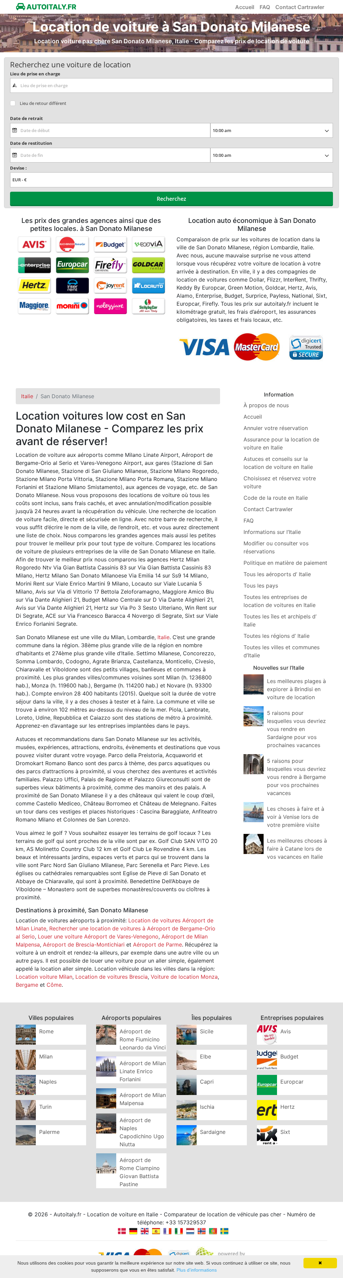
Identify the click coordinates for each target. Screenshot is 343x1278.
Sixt (285, 1132)
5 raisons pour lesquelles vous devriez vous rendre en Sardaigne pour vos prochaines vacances (296, 729)
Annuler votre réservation (276, 428)
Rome (46, 1031)
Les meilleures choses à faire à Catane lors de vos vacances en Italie (297, 848)
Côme (54, 984)
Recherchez (171, 198)
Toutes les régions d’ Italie (277, 635)
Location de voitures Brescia (111, 976)
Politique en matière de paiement (285, 562)
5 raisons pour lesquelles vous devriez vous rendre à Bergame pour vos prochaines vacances (296, 776)
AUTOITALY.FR (50, 7)
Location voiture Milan (44, 976)
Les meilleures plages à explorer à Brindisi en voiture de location (296, 689)
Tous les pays (261, 585)
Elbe (205, 1056)
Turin (45, 1106)
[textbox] (171, 85)
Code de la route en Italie (276, 497)
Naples (48, 1081)
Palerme (49, 1132)
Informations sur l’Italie (272, 532)
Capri (207, 1081)
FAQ (265, 7)
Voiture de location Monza (184, 976)
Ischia (207, 1106)
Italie (163, 637)
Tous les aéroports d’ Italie (277, 574)
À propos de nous (266, 405)
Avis (285, 1031)
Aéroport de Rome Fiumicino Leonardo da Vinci (143, 1039)
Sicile (206, 1031)
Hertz (287, 1106)
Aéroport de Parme (157, 944)
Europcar (291, 1081)
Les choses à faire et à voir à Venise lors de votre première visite (295, 816)
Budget (289, 1056)
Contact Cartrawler (299, 7)
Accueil (244, 7)
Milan (46, 1056)
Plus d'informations (197, 1270)
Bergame (27, 984)
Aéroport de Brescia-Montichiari (84, 944)
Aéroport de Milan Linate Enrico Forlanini (143, 1071)
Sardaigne (212, 1132)
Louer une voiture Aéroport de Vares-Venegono (98, 936)
